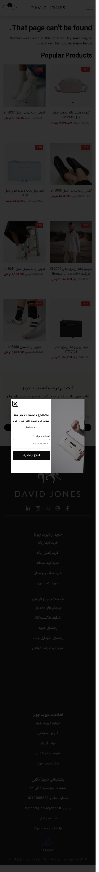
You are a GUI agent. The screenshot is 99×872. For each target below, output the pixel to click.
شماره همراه (42, 437)
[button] (15, 403)
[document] (48, 436)
